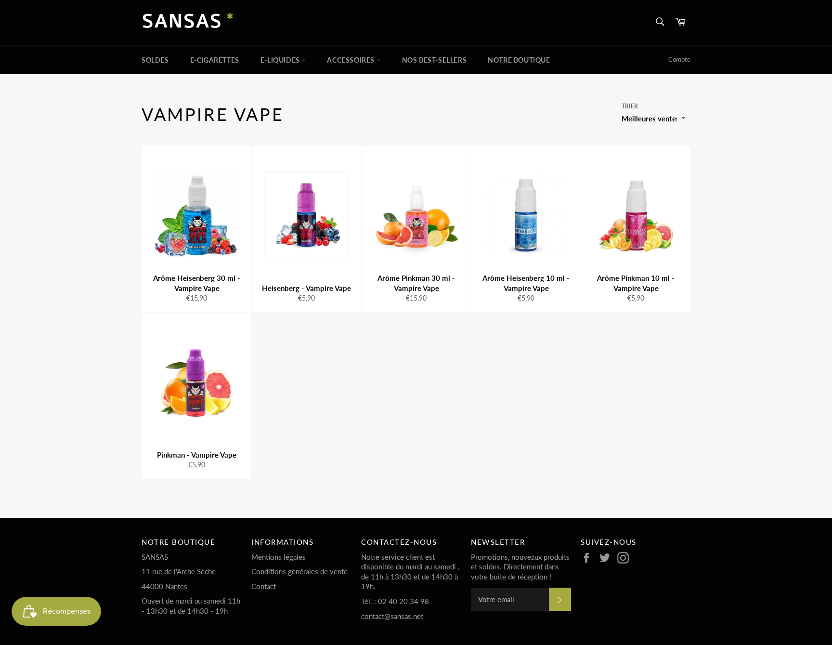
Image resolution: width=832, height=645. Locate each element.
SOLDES (155, 60)
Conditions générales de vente (299, 571)
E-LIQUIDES (281, 60)
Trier (630, 106)
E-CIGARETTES (214, 60)
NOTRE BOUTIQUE (519, 60)
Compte (679, 59)
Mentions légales (278, 557)
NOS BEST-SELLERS (434, 60)
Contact (263, 586)
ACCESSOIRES (351, 60)
